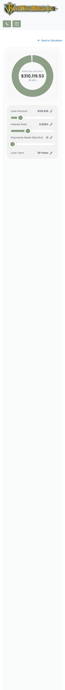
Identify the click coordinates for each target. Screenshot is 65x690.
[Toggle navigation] (16, 23)
